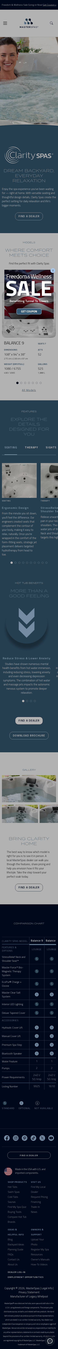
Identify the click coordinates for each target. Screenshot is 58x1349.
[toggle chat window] (50, 1341)
